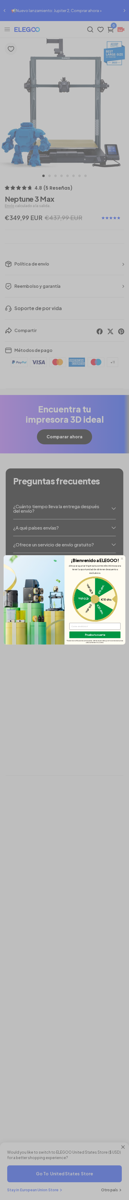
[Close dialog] (122, 559)
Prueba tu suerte (95, 634)
